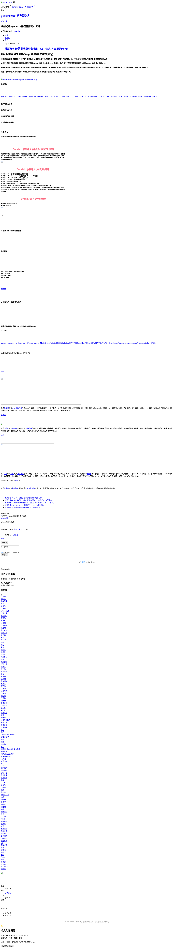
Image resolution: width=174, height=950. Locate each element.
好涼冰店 (4, 613)
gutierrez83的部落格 (15, 15)
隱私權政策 (98, 922)
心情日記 (17, 31)
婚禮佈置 (4, 770)
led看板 (3, 804)
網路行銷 (4, 841)
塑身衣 (3, 415)
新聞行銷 (4, 845)
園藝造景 (4, 725)
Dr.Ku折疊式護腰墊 (7, 735)
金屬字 (3, 792)
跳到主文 (4, 21)
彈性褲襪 (4, 812)
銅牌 (2, 790)
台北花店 (4, 775)
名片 (6, 40)
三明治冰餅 (5, 611)
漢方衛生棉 (31, 488)
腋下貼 (3, 620)
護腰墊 (3, 744)
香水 (2, 855)
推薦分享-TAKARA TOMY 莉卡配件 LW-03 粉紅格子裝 (24, 505)
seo (2, 843)
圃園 (2, 860)
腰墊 (2, 742)
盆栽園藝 (4, 727)
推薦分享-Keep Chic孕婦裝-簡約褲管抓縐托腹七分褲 (23, 498)
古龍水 (3, 857)
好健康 (3, 701)
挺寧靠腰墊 (5, 737)
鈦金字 (3, 802)
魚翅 (2, 659)
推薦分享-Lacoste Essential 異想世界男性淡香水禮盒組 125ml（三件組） (30, 503)
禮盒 (17, 480)
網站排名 (4, 761)
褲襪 (2, 809)
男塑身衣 (29, 428)
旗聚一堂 (4, 633)
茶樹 (2, 852)
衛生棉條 (4, 836)
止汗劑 (3, 623)
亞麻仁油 (4, 705)
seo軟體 (3, 759)
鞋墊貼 (3, 628)
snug (2, 371)
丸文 (12, 474)
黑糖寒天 (4, 752)
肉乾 (2, 645)
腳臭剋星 (19, 408)
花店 (2, 765)
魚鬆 (2, 435)
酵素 (2, 715)
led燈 (2, 797)
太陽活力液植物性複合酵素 (10, 749)
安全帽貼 (4, 616)
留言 (20, 529)
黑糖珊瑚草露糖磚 (7, 754)
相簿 (6, 35)
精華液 (3, 850)
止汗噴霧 (4, 625)
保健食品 (4, 703)
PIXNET (72, 922)
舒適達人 (15, 488)
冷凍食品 (4, 657)
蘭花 (2, 732)
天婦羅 (3, 650)
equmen (14, 428)
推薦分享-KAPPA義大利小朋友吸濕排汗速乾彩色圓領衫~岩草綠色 (28, 500)
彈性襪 (3, 289)
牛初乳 (3, 710)
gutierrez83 (4, 518)
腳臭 (2, 603)
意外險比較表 (5, 720)
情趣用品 (4, 821)
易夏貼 (3, 618)
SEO (2, 763)
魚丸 (2, 647)
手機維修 (4, 831)
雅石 (2, 730)
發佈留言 (4, 555)
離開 (11, 946)
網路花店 (4, 768)
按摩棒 (3, 824)
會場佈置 (4, 773)
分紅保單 (4, 722)
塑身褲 (3, 864)
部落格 (7, 38)
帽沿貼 (3, 599)
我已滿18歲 (5, 946)
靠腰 (2, 739)
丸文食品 (20, 474)
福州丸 (3, 654)
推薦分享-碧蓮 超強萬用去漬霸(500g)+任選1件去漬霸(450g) (36, 48)
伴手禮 (3, 640)
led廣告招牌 (5, 795)
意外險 (3, 718)
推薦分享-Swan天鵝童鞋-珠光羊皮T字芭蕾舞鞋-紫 (22, 507)
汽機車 (15, 535)
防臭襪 (3, 608)
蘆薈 (2, 847)
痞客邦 (16, 529)
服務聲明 (106, 922)
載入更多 (4, 542)
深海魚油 (4, 713)
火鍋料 (3, 652)
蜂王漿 (3, 708)
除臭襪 (6, 408)
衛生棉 (6, 488)
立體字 (3, 787)
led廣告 (3, 799)
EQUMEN (4, 866)
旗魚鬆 (89, 474)
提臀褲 (3, 869)
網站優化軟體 (5, 756)
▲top (2, 538)
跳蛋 (2, 826)
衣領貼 (3, 596)
